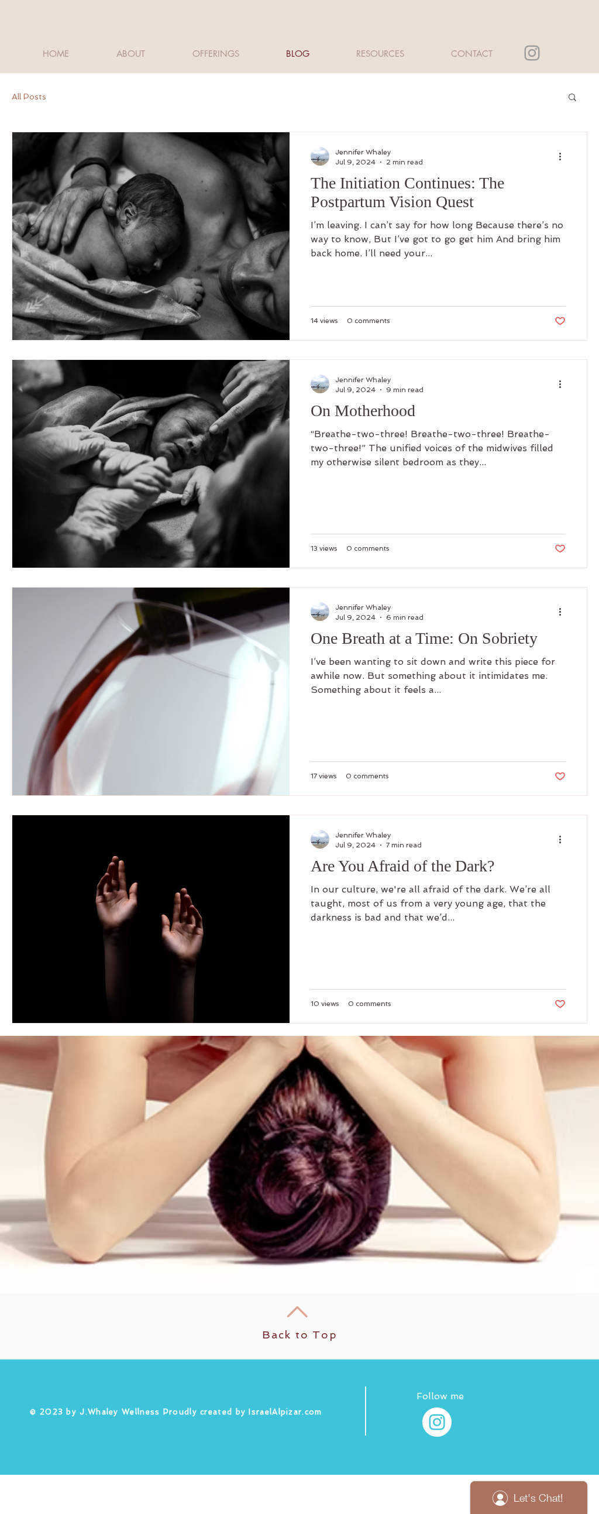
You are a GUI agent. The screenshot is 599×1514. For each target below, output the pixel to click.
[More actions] (564, 156)
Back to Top (300, 1334)
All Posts (29, 96)
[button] (572, 98)
